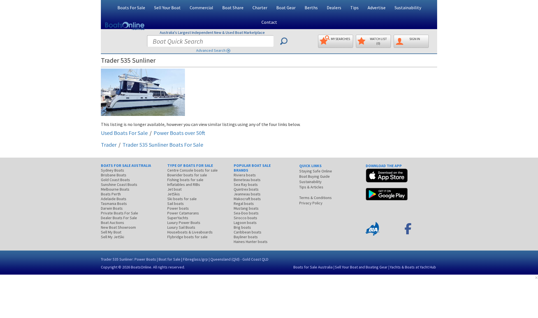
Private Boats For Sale (119, 213)
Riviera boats (245, 174)
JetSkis (173, 194)
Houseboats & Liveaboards (190, 232)
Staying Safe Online (315, 171)
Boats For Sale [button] (131, 7)
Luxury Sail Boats (181, 227)
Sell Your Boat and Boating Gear (361, 267)
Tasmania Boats (114, 203)
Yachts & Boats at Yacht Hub (413, 267)
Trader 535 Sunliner (162, 144)
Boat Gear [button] (286, 7)
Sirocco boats (245, 217)
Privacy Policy (311, 202)
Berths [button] (311, 7)
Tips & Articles (311, 187)
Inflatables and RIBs (183, 184)
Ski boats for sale (182, 198)
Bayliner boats (246, 236)
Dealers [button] (334, 7)
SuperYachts (177, 217)
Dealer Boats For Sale (119, 217)
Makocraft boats (247, 198)
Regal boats (244, 203)
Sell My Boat (111, 232)
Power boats (178, 208)
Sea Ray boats (246, 184)
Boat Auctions (112, 222)
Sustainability (408, 7)
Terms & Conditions (315, 197)
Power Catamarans (183, 213)
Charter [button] (259, 7)
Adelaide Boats (113, 198)
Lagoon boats (245, 222)
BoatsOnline (141, 267)
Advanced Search (211, 50)
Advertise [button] (377, 7)
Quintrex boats (246, 189)
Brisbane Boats (113, 174)
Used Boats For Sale (124, 132)
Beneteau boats (247, 179)
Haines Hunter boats (251, 241)
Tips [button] (354, 7)
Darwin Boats (112, 208)
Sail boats (175, 203)
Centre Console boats (192, 170)
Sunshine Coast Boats (119, 184)
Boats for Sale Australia (313, 267)
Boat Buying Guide (314, 176)
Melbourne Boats (115, 189)
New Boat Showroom (118, 227)
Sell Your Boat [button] (167, 7)
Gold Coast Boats (115, 179)
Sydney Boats (112, 170)
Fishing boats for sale (185, 179)
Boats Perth (111, 194)
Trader (109, 144)
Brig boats (242, 227)
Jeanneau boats (247, 194)
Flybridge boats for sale (187, 236)
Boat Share (233, 7)
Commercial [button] (201, 7)
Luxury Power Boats (183, 222)
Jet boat (174, 189)
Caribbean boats (247, 232)
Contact (269, 22)
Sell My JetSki (112, 236)
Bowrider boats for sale (187, 174)
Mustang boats (246, 208)
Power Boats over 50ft (179, 132)
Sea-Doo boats (246, 213)
